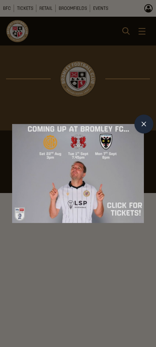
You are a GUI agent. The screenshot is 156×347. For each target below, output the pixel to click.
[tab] (144, 124)
